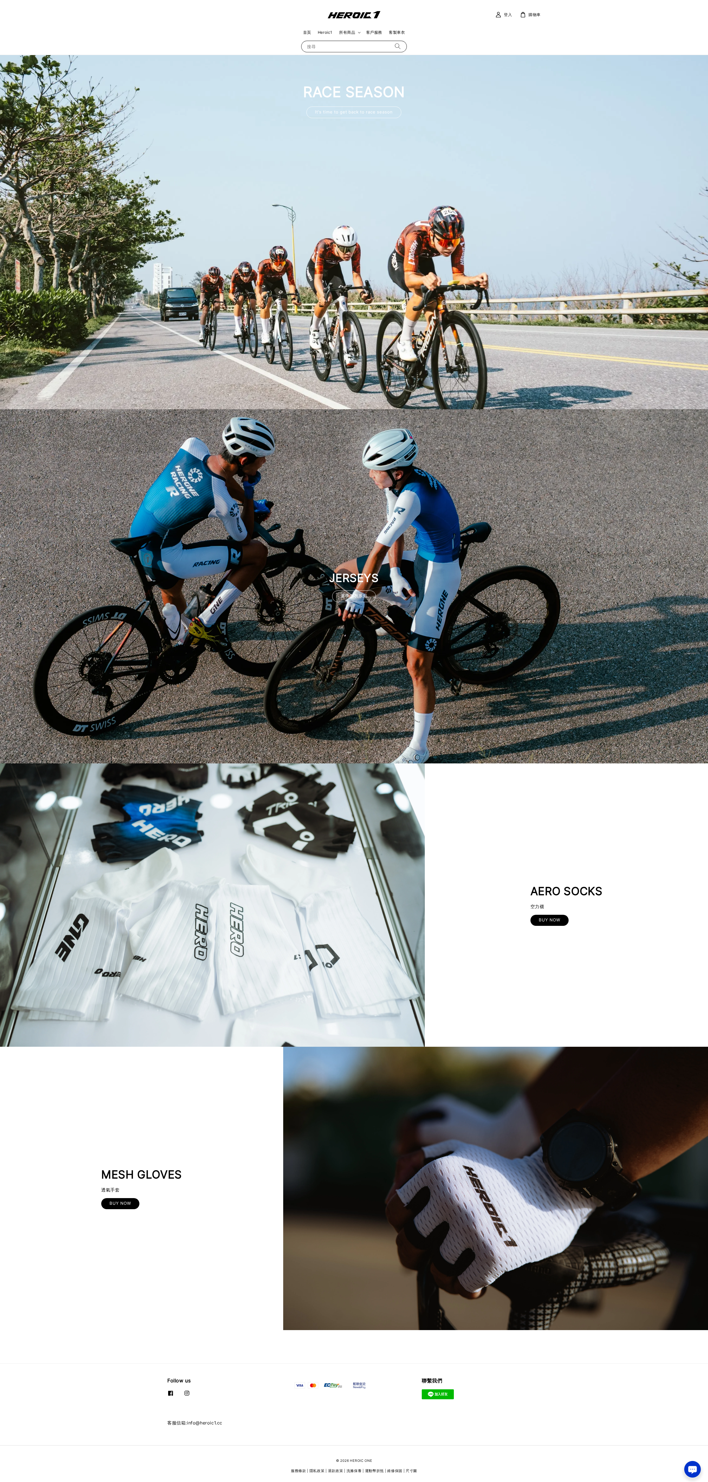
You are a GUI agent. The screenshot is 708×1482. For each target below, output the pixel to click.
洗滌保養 (354, 1470)
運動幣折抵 (374, 1470)
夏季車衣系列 (354, 595)
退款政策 (335, 1470)
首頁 (307, 32)
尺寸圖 (411, 1470)
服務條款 (298, 1470)
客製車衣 (397, 32)
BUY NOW (549, 920)
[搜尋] (398, 46)
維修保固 (394, 1470)
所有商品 (347, 32)
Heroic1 (325, 32)
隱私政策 (317, 1470)
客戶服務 (374, 32)
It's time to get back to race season (354, 112)
